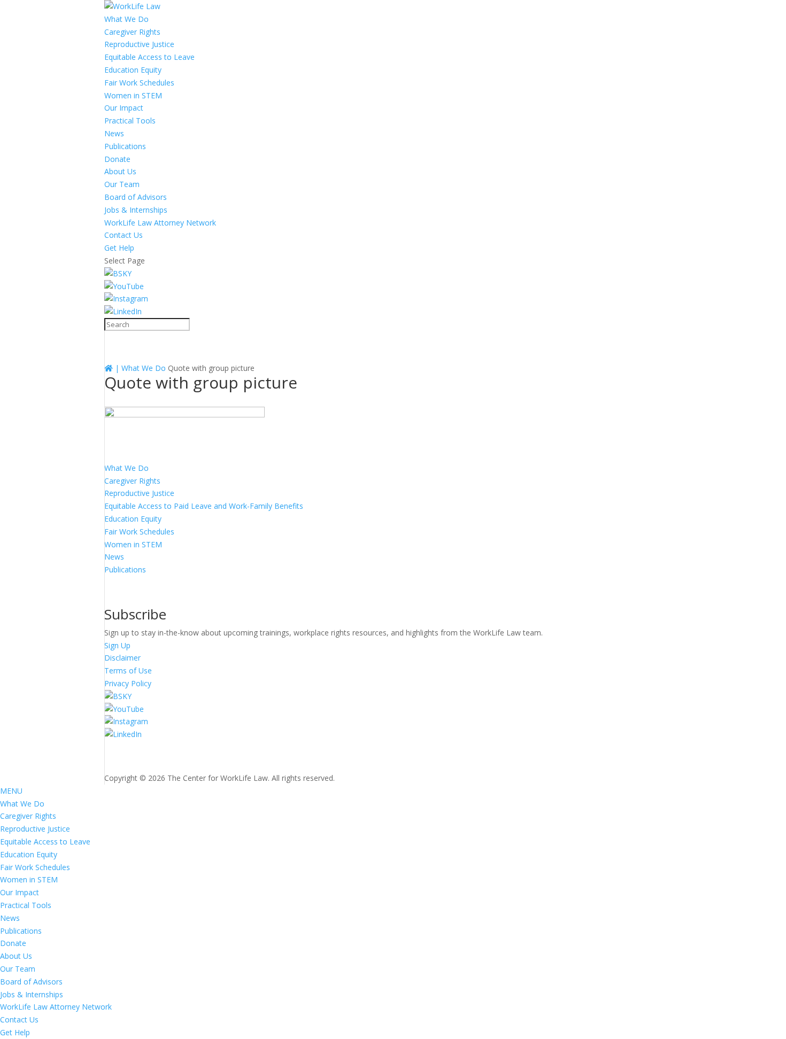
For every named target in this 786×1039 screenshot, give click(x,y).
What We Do (126, 19)
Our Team (122, 184)
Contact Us (123, 235)
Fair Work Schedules (139, 82)
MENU (11, 791)
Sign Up (117, 645)
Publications (125, 146)
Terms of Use (128, 670)
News (114, 133)
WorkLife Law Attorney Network (160, 223)
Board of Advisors (135, 197)
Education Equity (132, 70)
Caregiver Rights (132, 32)
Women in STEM (133, 95)
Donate (117, 159)
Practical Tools (130, 120)
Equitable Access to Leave (149, 57)
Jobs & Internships (135, 210)
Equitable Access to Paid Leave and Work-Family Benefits (203, 506)
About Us (120, 171)
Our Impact (123, 108)
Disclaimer (122, 658)
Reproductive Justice (139, 44)
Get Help (119, 248)
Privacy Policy (127, 683)
